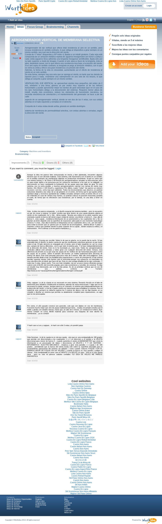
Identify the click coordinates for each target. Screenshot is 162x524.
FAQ (66, 507)
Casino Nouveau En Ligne (81, 424)
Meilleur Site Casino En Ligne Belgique (81, 402)
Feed (139, 20)
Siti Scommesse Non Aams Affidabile (81, 491)
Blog (66, 499)
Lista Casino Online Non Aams (81, 384)
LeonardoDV (18, 180)
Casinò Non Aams (81, 480)
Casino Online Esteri (81, 410)
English (130, 20)
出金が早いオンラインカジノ (81, 420)
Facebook (68, 503)
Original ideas (40, 503)
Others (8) (67, 162)
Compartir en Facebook (73, 146)
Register (38, 499)
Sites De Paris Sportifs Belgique (81, 397)
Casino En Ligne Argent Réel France (81, 469)
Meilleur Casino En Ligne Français (81, 431)
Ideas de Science (13, 503)
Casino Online (81, 391)
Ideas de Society (13, 505)
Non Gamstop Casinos (81, 386)
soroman (20, 43)
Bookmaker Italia (81, 404)
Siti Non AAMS (81, 485)
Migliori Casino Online (81, 487)
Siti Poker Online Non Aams (81, 478)
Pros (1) (37, 162)
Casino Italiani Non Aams (81, 406)
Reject (15, 58)
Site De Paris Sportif (81, 413)
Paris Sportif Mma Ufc (81, 417)
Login (149, 6)
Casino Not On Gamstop (81, 388)
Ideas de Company (14, 501)
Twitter (66, 501)
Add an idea (39, 501)
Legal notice (68, 510)
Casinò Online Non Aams (81, 482)
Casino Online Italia (81, 393)
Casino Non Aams (81, 444)
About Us (67, 512)
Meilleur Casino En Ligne (81, 471)
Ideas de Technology (15, 507)
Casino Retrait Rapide (81, 476)
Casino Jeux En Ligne (81, 426)
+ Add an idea (15, 20)
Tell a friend (99, 146)
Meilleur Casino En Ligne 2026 (81, 438)
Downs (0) (52, 162)
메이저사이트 (81, 460)
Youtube (67, 505)
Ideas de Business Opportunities (19, 499)
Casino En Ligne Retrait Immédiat (81, 440)
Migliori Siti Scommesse (81, 433)
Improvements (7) (20, 162)
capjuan (19, 213)
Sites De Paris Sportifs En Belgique (81, 395)
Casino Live (81, 422)
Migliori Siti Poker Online (81, 493)
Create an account (133, 6)
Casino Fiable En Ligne (81, 467)
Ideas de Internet (13, 509)
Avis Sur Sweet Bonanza (81, 415)
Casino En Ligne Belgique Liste (81, 399)
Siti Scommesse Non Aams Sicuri (81, 453)
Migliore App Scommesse (81, 408)
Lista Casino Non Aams (81, 474)
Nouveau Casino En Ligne (81, 429)
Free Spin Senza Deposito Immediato (81, 451)
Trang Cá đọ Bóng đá (81, 462)
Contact (67, 509)
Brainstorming (40, 505)
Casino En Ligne (81, 435)
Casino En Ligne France (81, 442)
